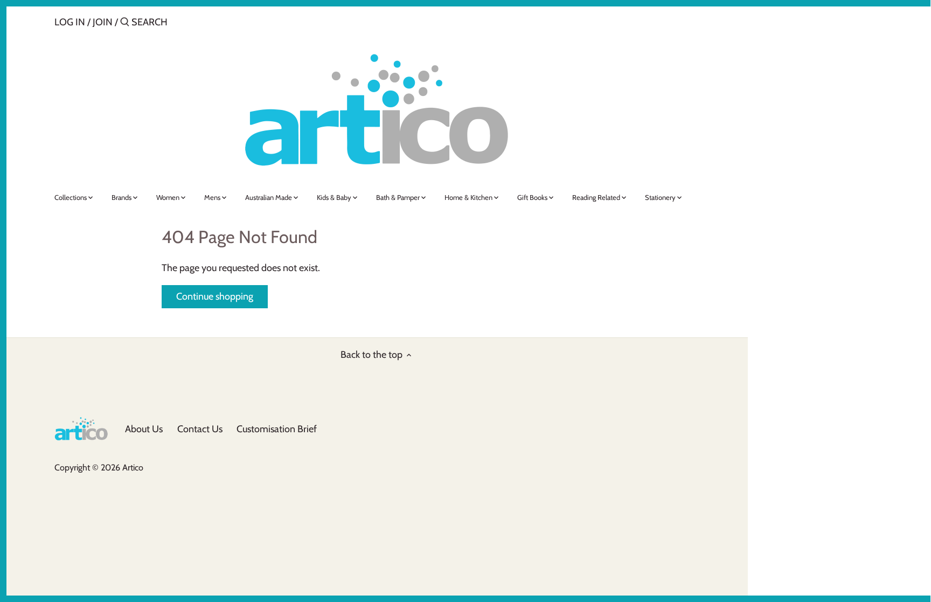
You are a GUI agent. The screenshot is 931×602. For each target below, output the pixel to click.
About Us (144, 429)
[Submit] (124, 23)
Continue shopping (214, 296)
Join (103, 22)
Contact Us (200, 429)
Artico (132, 467)
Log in (69, 22)
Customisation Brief (277, 429)
